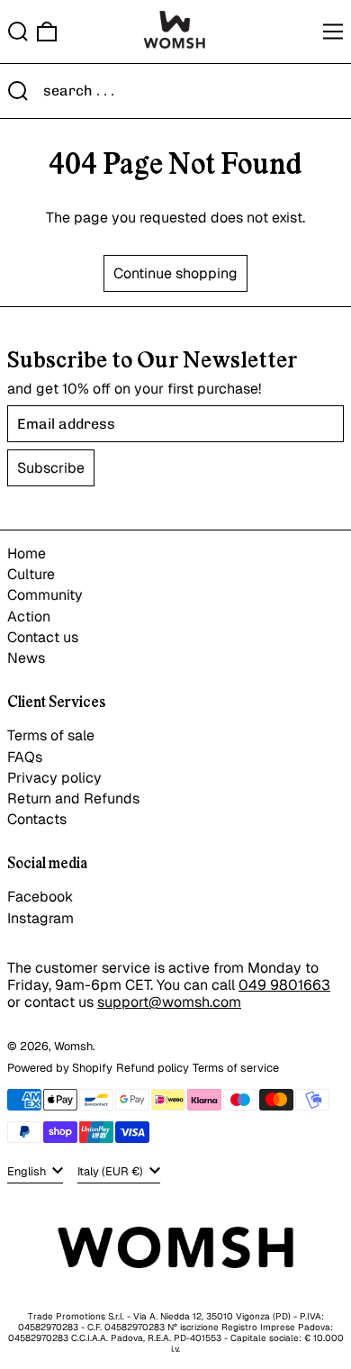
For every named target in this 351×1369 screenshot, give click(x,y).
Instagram (40, 918)
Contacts (37, 819)
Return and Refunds (73, 798)
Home (26, 553)
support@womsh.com (169, 1002)
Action (28, 616)
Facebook (40, 896)
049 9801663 (284, 984)
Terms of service (236, 1067)
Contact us (42, 637)
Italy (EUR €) (111, 1171)
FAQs (24, 757)
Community (45, 594)
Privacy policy (54, 777)
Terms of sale (50, 735)
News (26, 657)
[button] (18, 32)
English (28, 1171)
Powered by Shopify (59, 1067)
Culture (31, 574)
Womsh (73, 1046)
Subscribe (51, 467)
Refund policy (152, 1067)
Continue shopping (175, 273)
